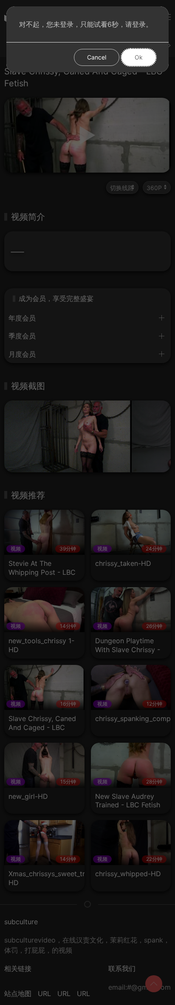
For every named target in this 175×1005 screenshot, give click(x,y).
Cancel (96, 57)
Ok (139, 57)
